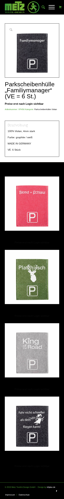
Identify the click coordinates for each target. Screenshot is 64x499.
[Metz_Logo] (26, 7)
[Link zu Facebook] (56, 491)
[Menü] (50, 7)
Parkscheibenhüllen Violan (45, 109)
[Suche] (41, 7)
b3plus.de (51, 487)
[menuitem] (41, 7)
